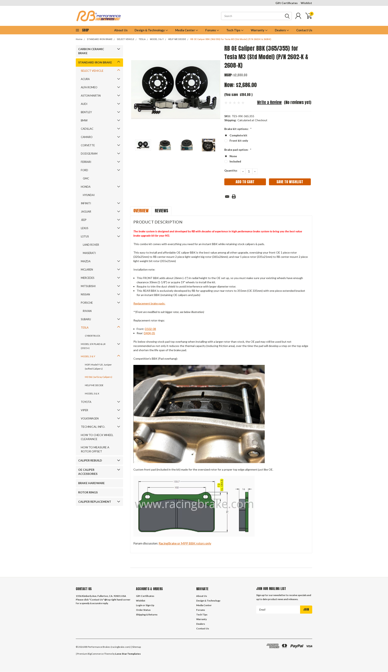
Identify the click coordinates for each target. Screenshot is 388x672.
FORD (84, 170)
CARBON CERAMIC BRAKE (91, 51)
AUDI (84, 103)
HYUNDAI (89, 195)
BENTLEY (86, 112)
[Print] (234, 197)
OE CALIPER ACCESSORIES (87, 471)
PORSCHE (87, 302)
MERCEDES (87, 277)
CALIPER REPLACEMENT (94, 501)
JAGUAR (86, 211)
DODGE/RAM (89, 153)
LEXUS (84, 228)
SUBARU (86, 319)
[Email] (227, 197)
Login (139, 605)
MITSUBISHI (88, 286)
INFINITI (86, 203)
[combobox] (256, 16)
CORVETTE (88, 145)
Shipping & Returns (146, 614)
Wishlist (306, 3)
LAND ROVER (91, 244)
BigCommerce (96, 653)
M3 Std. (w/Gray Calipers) (98, 376)
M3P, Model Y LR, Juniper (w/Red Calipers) (98, 366)
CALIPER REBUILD (90, 460)
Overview (141, 210)
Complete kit (238, 135)
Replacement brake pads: (149, 303)
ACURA (85, 79)
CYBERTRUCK (92, 335)
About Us (121, 30)
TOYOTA (86, 401)
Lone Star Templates (128, 653)
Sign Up (150, 605)
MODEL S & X (92, 393)
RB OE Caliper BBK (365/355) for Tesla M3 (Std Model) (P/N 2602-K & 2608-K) (230, 39)
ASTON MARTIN (91, 95)
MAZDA (86, 261)
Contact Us (304, 30)
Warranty (258, 30)
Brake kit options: (238, 129)
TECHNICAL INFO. (93, 426)
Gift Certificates (286, 3)
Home (79, 39)
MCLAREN (87, 269)
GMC (86, 178)
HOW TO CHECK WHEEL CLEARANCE (97, 437)
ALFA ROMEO (89, 87)
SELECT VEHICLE (125, 39)
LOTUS (85, 236)
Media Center (185, 30)
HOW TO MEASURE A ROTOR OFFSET (95, 449)
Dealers (280, 30)
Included (235, 161)
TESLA (142, 39)
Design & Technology (150, 30)
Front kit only (239, 140)
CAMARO (87, 137)
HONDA (86, 186)
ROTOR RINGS (88, 492)
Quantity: (230, 170)
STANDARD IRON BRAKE (99, 39)
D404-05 (149, 333)
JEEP (83, 219)
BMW (84, 120)
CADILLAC (87, 128)
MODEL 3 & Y (157, 39)
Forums (210, 30)
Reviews (161, 210)
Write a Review (269, 102)
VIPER (84, 410)
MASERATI (89, 253)
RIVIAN (87, 311)
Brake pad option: (237, 149)
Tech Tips (233, 30)
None (233, 156)
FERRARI (86, 161)
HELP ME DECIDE (177, 39)
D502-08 (150, 329)
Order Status (143, 609)
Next (216, 89)
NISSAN (85, 294)
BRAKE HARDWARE (91, 483)
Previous (135, 89)
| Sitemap (136, 646)
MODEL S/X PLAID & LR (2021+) (93, 346)
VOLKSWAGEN (90, 418)
